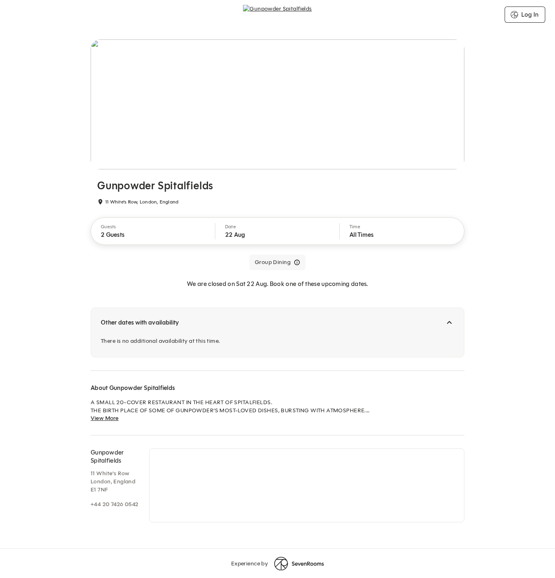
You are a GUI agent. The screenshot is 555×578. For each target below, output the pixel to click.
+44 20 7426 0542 (115, 504)
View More (105, 418)
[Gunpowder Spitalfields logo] (277, 14)
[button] (153, 231)
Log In (529, 14)
